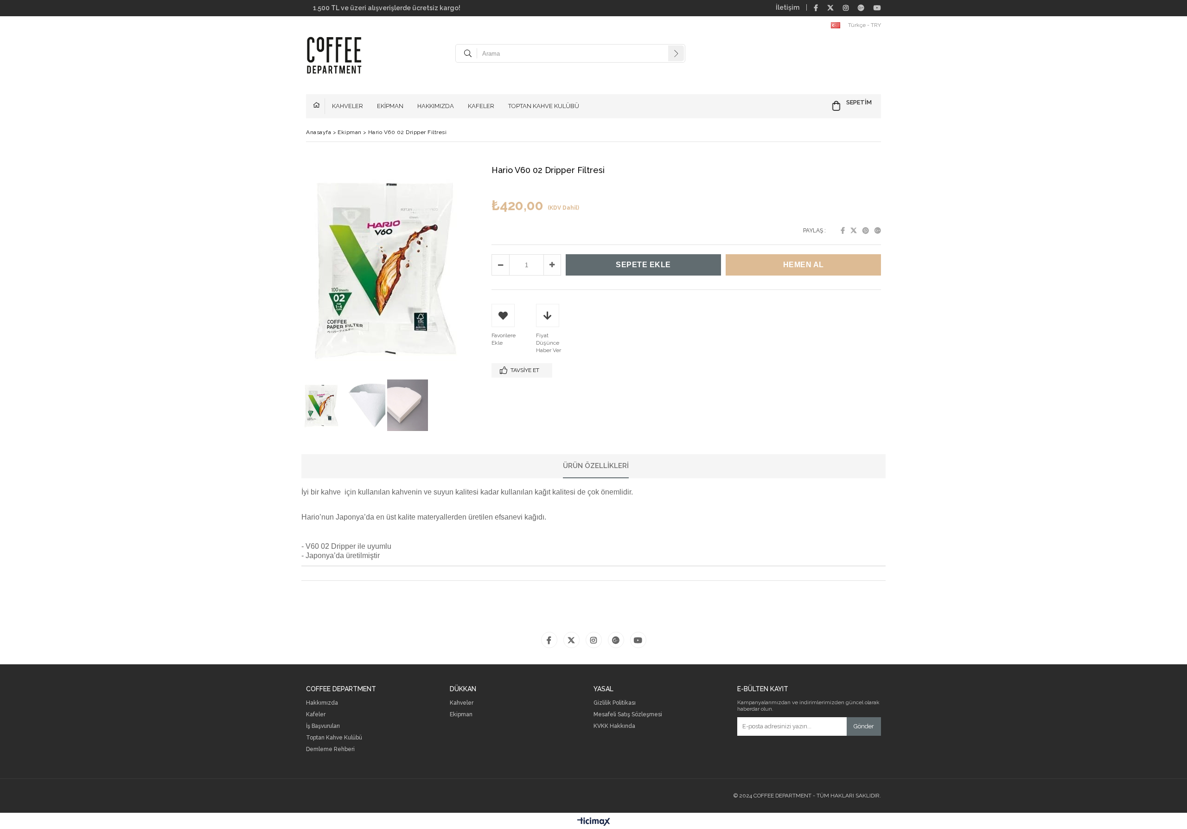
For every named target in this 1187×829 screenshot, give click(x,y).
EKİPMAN (390, 106)
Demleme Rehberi (330, 749)
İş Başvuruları (323, 726)
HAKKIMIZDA (435, 106)
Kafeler (315, 715)
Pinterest (865, 230)
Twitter (853, 230)
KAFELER (481, 106)
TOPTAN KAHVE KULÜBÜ (543, 106)
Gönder (864, 726)
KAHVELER (347, 106)
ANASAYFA (319, 106)
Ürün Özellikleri (596, 466)
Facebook (843, 230)
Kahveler (461, 703)
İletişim (787, 7)
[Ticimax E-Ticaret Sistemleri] (593, 822)
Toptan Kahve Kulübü (334, 738)
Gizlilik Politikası (615, 703)
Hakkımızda (322, 703)
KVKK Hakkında (614, 726)
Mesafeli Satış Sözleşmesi (628, 715)
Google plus (877, 230)
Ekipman (461, 715)
